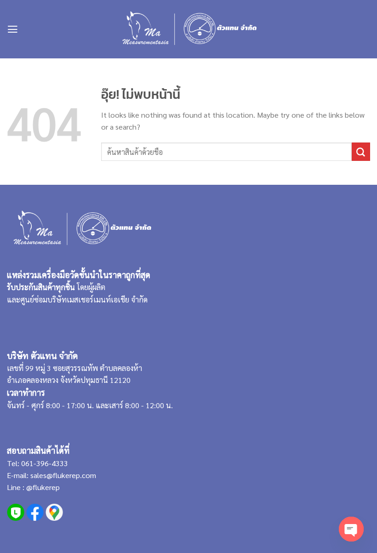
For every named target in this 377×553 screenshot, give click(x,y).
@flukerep (43, 487)
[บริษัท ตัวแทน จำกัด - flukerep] (189, 29)
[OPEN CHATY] (351, 529)
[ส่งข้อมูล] (361, 152)
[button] (12, 29)
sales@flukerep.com (63, 475)
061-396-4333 (43, 463)
